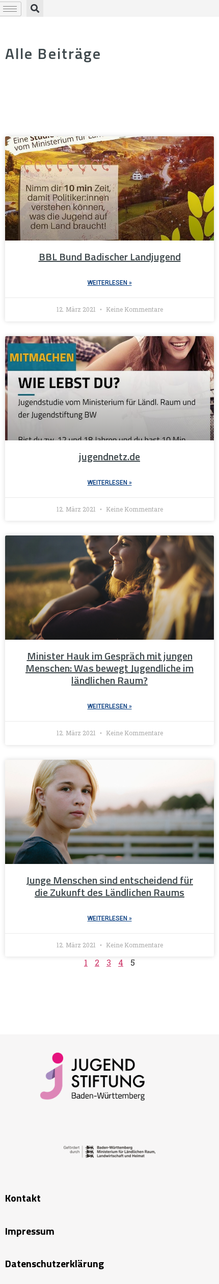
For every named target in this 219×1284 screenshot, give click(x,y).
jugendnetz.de (109, 456)
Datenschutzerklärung (54, 1263)
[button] (34, 8)
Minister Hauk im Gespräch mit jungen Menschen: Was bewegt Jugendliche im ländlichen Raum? (109, 668)
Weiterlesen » (110, 282)
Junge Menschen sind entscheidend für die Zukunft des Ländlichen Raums (109, 886)
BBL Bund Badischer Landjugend (110, 256)
